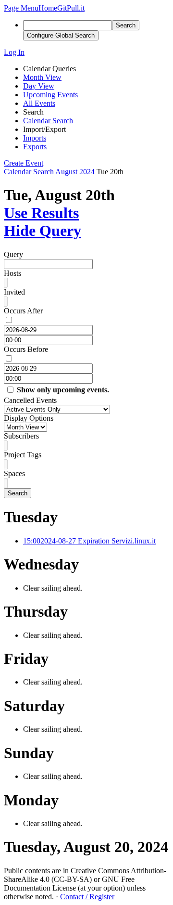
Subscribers (21, 436)
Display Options (28, 418)
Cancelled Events (30, 400)
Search (17, 493)
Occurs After (23, 311)
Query (13, 254)
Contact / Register (87, 896)
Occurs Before (26, 349)
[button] (21, 8)
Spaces (14, 473)
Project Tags (22, 455)
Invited (14, 292)
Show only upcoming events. (63, 390)
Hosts (12, 273)
